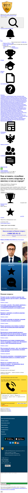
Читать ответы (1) (9, 192)
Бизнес (8, 98)
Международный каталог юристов (8, 418)
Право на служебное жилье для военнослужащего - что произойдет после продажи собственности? (12, 364)
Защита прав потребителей (15, 102)
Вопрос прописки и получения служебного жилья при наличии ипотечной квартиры (13, 326)
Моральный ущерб (15, 109)
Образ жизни (20, 111)
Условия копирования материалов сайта (12, 455)
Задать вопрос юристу (5, 223)
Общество (9, 112)
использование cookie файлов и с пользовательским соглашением (14, 489)
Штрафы (10, 119)
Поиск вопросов (4, 425)
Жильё (2, 102)
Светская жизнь (17, 114)
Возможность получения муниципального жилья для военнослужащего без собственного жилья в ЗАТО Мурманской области (14, 342)
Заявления (23, 102)
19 (8, 408)
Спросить (11, 289)
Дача (21, 99)
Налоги (24, 109)
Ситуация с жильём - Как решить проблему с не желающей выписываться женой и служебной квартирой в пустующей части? (13, 306)
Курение (7, 107)
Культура (3, 107)
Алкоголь (8, 97)
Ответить (3, 192)
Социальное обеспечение (14, 116)
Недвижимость (9, 110)
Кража (13, 106)
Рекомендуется (4, 203)
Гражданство (17, 99)
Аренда (16, 97)
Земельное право (4, 103)
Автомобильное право (11, 96)
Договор (24, 99)
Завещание (6, 102)
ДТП (17, 100)
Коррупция (6, 106)
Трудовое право (9, 118)
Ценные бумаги (4, 119)
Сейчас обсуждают (7, 44)
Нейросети (15, 110)
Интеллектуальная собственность (14, 104)
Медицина (21, 107)
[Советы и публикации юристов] (7, 13)
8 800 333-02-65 (4, 405)
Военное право (18, 98)
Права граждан (8, 113)
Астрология (21, 97)
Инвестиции (3, 104)
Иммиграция (14, 103)
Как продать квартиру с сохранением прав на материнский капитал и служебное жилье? (14, 356)
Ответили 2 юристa (5, 368)
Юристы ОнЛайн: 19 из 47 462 (8, 239)
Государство (11, 99)
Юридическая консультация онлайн (8, 15)
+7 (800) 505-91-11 (4, 458)
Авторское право (20, 96)
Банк (25, 97)
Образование (4, 112)
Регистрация (21, 239)
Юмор (23, 119)
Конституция (17, 105)
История (5, 105)
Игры (9, 103)
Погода (20, 112)
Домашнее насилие (8, 100)
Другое (14, 100)
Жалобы (20, 100)
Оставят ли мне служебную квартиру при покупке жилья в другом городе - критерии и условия (13, 298)
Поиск (16, 239)
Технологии (3, 118)
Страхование (7, 117)
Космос (10, 106)
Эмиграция (19, 119)
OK (1, 491)
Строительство (13, 117)
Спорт (2, 117)
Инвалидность (20, 103)
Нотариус (15, 111)
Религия (12, 114)
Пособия (3, 113)
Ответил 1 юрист (4, 302)
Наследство (3, 110)
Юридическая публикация (6, 120)
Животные (24, 100)
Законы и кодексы (4, 427)
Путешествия (4, 114)
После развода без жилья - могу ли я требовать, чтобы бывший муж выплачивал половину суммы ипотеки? (14, 349)
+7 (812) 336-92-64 (5, 461)
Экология (14, 119)
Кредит (17, 106)
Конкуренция (10, 105)
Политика (24, 112)
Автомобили (3, 96)
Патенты (16, 112)
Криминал (21, 106)
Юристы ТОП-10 (7, 43)
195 (10, 409)
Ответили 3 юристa (5, 310)
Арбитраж (12, 97)
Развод (8, 114)
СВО (22, 114)
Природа (20, 113)
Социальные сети (23, 116)
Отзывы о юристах (4, 420)
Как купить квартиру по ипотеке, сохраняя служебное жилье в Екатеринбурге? (13, 320)
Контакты (3, 431)
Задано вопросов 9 (5, 171)
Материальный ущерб (14, 107)
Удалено (2, 205)
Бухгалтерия (12, 98)
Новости (10, 111)
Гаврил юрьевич (4, 170)
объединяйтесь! (13, 14)
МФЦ (21, 109)
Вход (2, 40)
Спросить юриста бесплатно (7, 28)
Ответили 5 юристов (5, 353)
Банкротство (3, 98)
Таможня (20, 117)
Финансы (23, 118)
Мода (10, 109)
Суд (17, 117)
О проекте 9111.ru (4, 429)
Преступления (15, 113)
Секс (25, 114)
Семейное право (4, 116)
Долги (2, 100)
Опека (12, 112)
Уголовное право (17, 118)
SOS (4, 47)
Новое (5, 45)
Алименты (3, 97)
